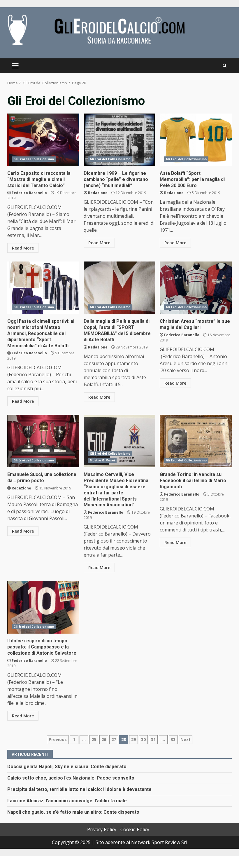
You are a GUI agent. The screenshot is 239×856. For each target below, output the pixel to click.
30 (143, 739)
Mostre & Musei (102, 460)
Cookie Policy (134, 829)
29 (133, 739)
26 (103, 739)
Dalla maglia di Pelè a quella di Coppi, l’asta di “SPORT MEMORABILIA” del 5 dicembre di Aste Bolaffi (120, 287)
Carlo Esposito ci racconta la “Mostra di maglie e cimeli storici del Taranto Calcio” (43, 140)
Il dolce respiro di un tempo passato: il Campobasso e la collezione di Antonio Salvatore (43, 607)
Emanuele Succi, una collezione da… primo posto (43, 441)
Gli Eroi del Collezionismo (33, 159)
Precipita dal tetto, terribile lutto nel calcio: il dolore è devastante (79, 789)
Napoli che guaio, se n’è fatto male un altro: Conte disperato (73, 812)
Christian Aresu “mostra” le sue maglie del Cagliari (196, 287)
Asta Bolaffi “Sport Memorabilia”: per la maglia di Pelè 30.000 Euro (196, 140)
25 (94, 739)
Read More (23, 248)
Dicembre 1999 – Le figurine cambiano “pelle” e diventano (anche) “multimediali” (120, 140)
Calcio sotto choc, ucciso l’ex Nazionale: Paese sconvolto (70, 778)
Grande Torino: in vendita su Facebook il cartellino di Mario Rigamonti (196, 441)
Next (185, 739)
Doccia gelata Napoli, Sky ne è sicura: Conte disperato (66, 766)
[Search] (224, 65)
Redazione (98, 192)
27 (113, 739)
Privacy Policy (101, 829)
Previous (58, 739)
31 (153, 739)
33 (173, 739)
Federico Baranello (29, 192)
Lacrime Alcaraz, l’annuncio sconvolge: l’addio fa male (67, 800)
